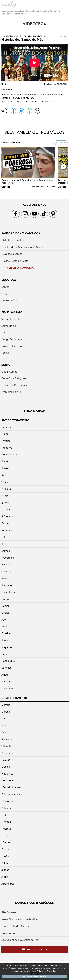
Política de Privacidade (14, 385)
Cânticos (6, 571)
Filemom (6, 821)
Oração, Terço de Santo (14, 261)
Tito (3, 815)
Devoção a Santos (11, 254)
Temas (5, 352)
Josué (4, 461)
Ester (4, 537)
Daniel (5, 606)
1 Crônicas (7, 509)
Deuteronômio (9, 454)
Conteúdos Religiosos (14, 378)
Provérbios (7, 557)
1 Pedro (5, 842)
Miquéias (6, 647)
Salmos (5, 551)
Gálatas (5, 760)
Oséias (5, 612)
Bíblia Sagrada (12, 312)
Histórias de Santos (12, 240)
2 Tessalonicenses (11, 794)
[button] (63, 166)
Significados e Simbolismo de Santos (22, 247)
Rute (4, 475)
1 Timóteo (7, 801)
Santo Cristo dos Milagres (16, 926)
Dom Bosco (8, 933)
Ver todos (61, 142)
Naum (4, 654)
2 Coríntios (7, 753)
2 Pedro (5, 849)
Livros (4, 332)
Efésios (5, 766)
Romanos (6, 739)
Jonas (4, 640)
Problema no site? (11, 392)
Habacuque (8, 661)
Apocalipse (7, 883)
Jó (2, 544)
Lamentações (9, 592)
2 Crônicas (7, 516)
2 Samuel (6, 489)
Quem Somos (9, 371)
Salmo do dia (8, 326)
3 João (5, 870)
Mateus (5, 705)
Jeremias (6, 585)
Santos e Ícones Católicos (20, 233)
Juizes (5, 468)
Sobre (5, 365)
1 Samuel (6, 482)
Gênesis (6, 427)
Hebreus (6, 828)
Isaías (4, 578)
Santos (29, 11)
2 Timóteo (7, 808)
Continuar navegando (34, 976)
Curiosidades (9, 300)
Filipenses (7, 773)
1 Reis (4, 496)
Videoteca (19, 11)
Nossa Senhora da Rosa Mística (19, 919)
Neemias (6, 530)
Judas (4, 877)
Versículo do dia (10, 319)
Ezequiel (6, 599)
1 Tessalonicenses (11, 787)
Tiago (4, 835)
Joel (3, 619)
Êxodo (5, 434)
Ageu (4, 674)
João (4, 725)
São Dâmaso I (9, 912)
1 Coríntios (7, 746)
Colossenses (8, 780)
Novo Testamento (11, 346)
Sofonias (6, 667)
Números (6, 447)
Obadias (6, 633)
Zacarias (6, 681)
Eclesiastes (7, 564)
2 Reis (5, 502)
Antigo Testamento (12, 339)
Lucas (4, 718)
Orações (6, 293)
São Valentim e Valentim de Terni (20, 940)
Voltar (65, 36)
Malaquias (7, 688)
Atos (4, 732)
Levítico (6, 441)
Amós (4, 626)
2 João (5, 863)
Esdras (5, 523)
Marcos (5, 711)
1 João (5, 856)
